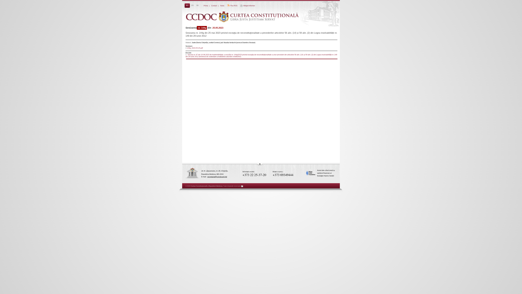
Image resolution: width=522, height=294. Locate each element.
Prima (206, 6)
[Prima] (243, 27)
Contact (214, 6)
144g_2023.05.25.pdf (195, 48)
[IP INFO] (242, 186)
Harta (222, 6)
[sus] (259, 165)
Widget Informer (249, 6)
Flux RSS (233, 6)
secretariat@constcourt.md (217, 177)
